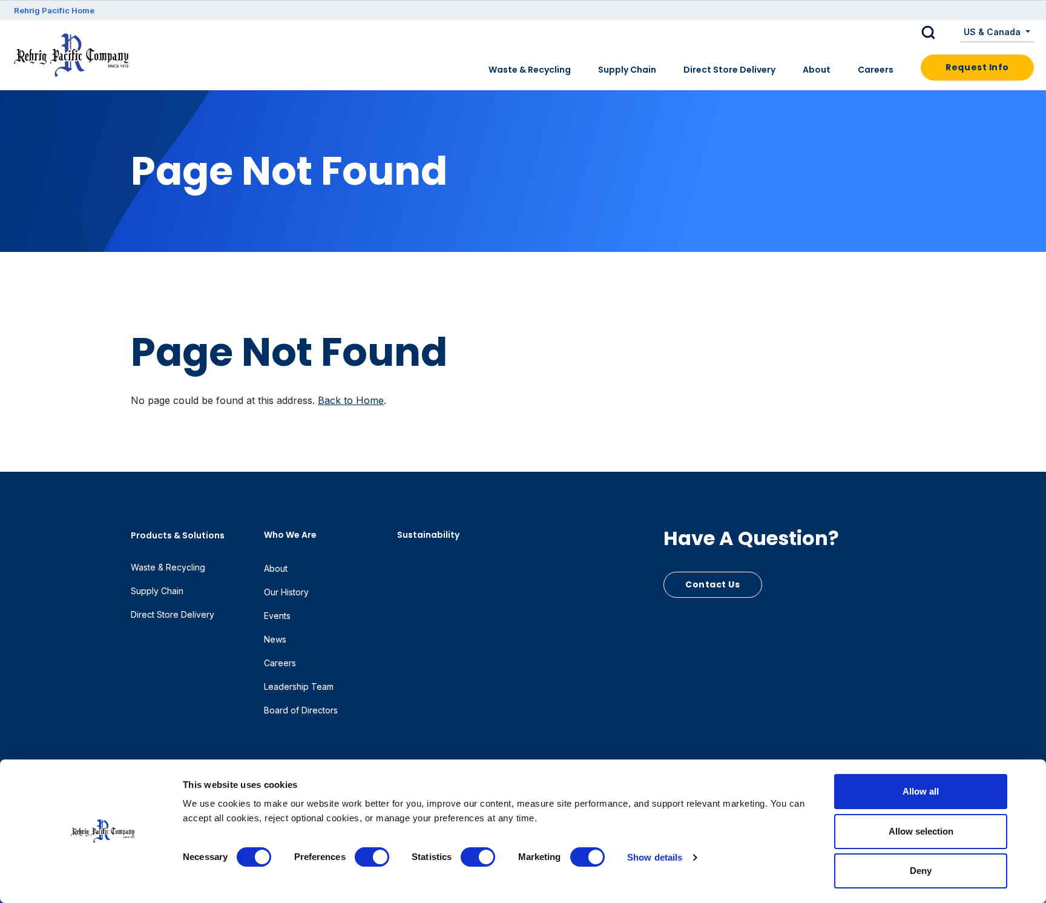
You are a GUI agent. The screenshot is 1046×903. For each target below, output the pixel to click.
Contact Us (712, 584)
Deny (921, 870)
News (275, 639)
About (817, 70)
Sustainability (428, 535)
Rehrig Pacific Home (54, 10)
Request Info (977, 67)
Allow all (921, 791)
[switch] (372, 857)
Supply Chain (627, 70)
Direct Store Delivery (729, 70)
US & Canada (993, 32)
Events (277, 615)
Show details (654, 857)
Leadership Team (299, 686)
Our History (286, 592)
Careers (875, 70)
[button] (937, 32)
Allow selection (921, 831)
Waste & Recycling (529, 70)
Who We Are (290, 535)
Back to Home (351, 400)
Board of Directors (301, 710)
